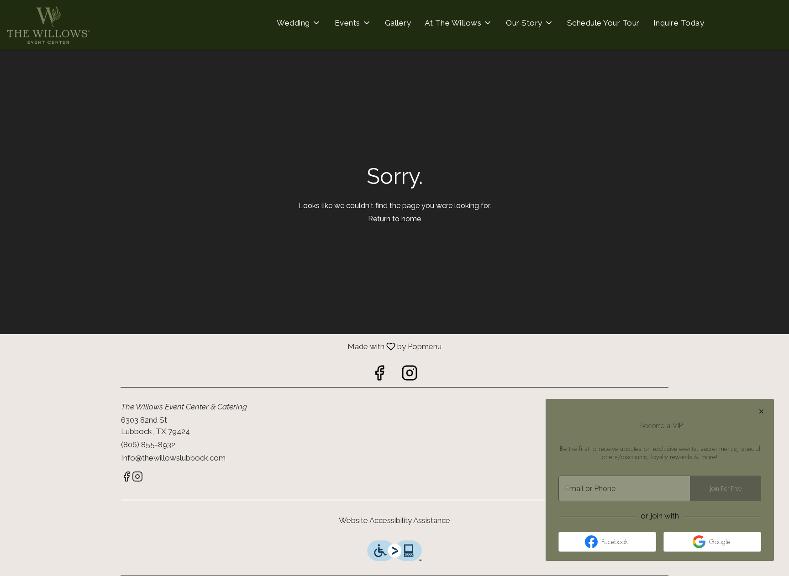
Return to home (394, 219)
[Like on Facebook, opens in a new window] (379, 375)
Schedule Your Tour (603, 22)
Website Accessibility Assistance (394, 520)
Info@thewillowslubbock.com (173, 457)
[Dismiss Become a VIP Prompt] (761, 411)
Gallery (398, 22)
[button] (299, 23)
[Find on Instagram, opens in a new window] (409, 375)
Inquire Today (679, 22)
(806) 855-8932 (148, 444)
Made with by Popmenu (221, 346)
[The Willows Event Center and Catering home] (48, 25)
